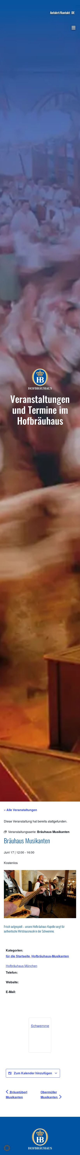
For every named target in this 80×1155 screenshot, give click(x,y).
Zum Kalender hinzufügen (33, 1073)
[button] (73, 27)
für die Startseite (18, 956)
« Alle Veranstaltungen (20, 810)
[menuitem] (73, 12)
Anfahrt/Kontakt (60, 12)
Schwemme (40, 1025)
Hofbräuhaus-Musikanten (50, 956)
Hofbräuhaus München (21, 966)
